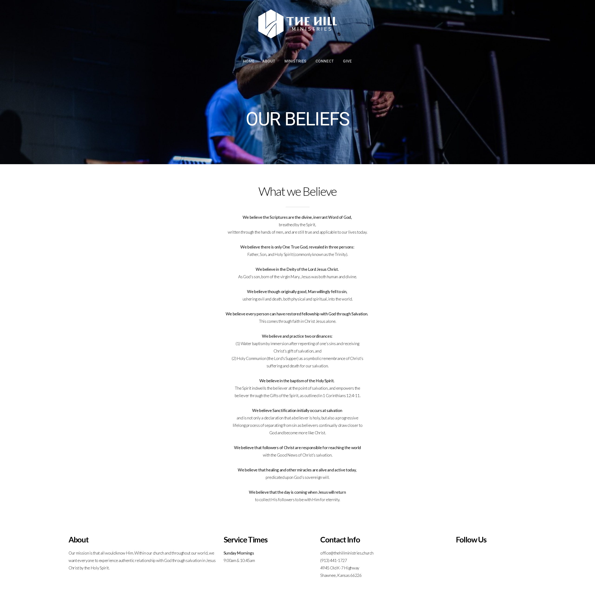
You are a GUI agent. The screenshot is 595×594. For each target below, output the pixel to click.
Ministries (296, 61)
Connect (325, 61)
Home (249, 61)
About (269, 61)
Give (347, 61)
